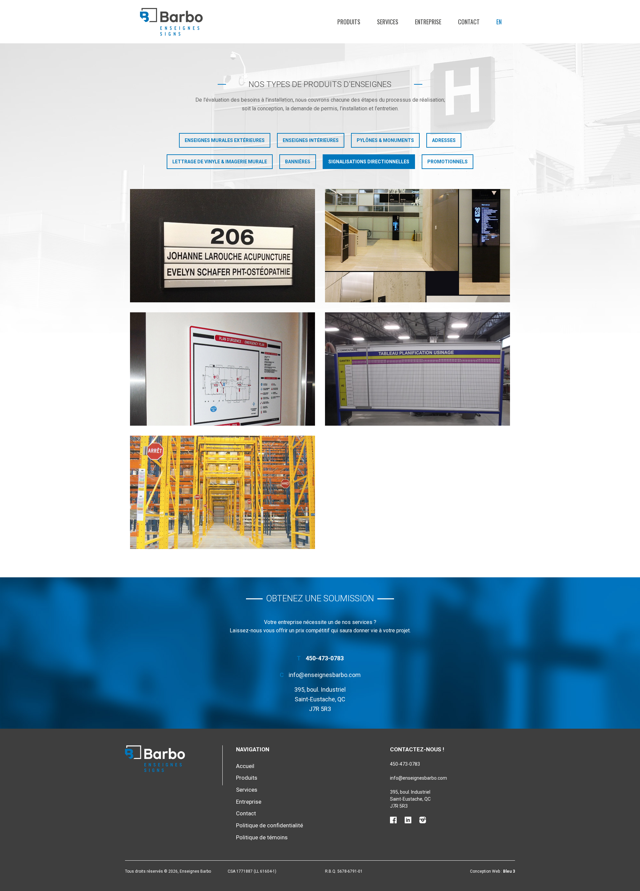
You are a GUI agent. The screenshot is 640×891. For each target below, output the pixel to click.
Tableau (417, 368)
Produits (246, 777)
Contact (246, 813)
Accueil (245, 766)
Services (246, 789)
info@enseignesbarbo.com (325, 674)
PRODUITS (348, 21)
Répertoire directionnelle (417, 245)
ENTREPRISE (428, 21)
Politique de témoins (262, 837)
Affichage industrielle (222, 492)
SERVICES (387, 21)
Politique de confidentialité (269, 825)
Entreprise (248, 801)
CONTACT (469, 21)
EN (499, 21)
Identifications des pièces (222, 245)
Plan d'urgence (222, 368)
